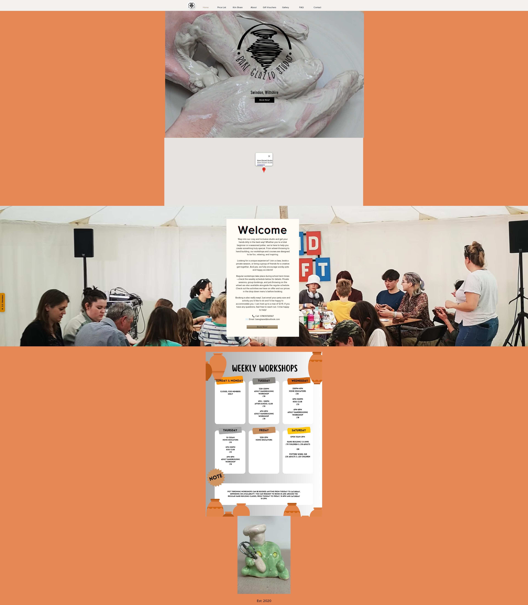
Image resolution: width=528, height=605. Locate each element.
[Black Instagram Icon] (522, 307)
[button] (360, 135)
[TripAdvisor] (522, 297)
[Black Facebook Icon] (522, 302)
